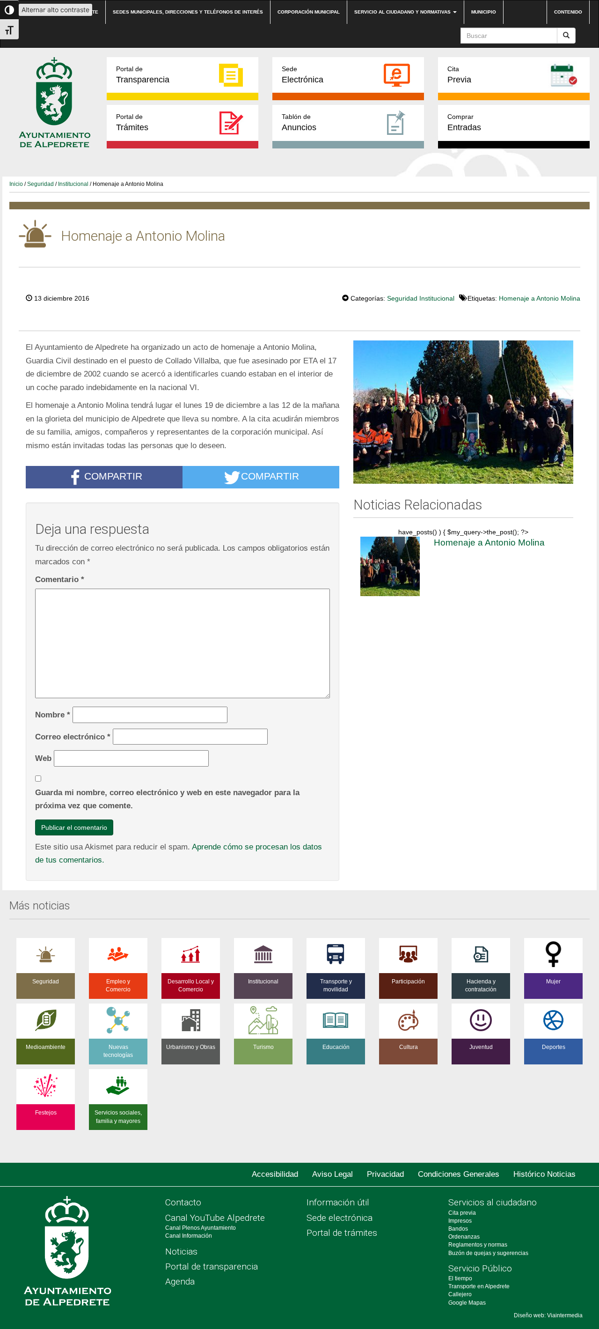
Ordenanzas (464, 1236)
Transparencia (142, 74)
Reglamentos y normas (477, 1244)
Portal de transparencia (211, 1266)
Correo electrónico (72, 736)
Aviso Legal (332, 1174)
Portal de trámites (342, 1232)
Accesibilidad (275, 1174)
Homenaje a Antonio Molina (539, 298)
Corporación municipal (309, 12)
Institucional (73, 184)
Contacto (183, 1202)
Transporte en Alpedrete (479, 1286)
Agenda (180, 1281)
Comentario (59, 579)
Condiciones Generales (458, 1174)
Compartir (113, 476)
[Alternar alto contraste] (9, 10)
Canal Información (188, 1236)
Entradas (464, 122)
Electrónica (302, 74)
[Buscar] (566, 36)
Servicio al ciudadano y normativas (403, 12)
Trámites (132, 122)
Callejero (460, 1294)
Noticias (181, 1251)
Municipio (483, 12)
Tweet (313, 297)
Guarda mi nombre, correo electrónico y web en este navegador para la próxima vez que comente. (167, 799)
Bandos (458, 1229)
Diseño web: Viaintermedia (548, 1315)
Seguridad (40, 184)
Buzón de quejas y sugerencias (488, 1253)
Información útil (338, 1202)
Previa (459, 74)
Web (43, 758)
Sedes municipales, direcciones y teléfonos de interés (188, 12)
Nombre (52, 714)
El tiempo (460, 1278)
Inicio (16, 184)
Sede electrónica (340, 1217)
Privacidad (385, 1174)
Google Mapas (467, 1302)
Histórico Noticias (544, 1174)
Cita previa (462, 1213)
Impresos (460, 1221)
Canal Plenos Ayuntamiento (200, 1228)
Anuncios (299, 122)
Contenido (568, 12)
